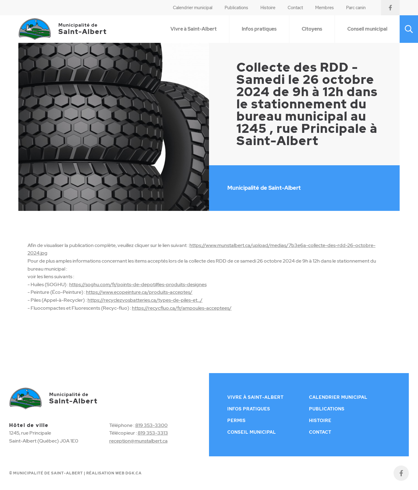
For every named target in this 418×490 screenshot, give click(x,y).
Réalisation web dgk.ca (114, 473)
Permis (236, 420)
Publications (236, 8)
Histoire (267, 8)
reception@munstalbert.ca (138, 441)
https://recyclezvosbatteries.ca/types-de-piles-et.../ (145, 300)
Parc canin (356, 8)
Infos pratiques (259, 29)
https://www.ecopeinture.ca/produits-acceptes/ (139, 292)
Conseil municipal (367, 29)
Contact (295, 8)
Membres (324, 8)
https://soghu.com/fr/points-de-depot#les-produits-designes (138, 284)
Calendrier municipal (192, 8)
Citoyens (312, 29)
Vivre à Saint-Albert (193, 29)
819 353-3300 (151, 425)
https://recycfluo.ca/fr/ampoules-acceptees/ (182, 308)
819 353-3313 (153, 433)
